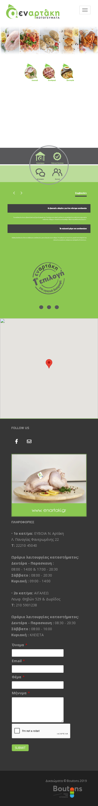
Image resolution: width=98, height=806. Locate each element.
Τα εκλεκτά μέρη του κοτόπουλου (73, 229)
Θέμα (16, 677)
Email (17, 660)
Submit (20, 748)
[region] (49, 40)
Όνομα (18, 644)
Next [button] (21, 192)
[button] (49, 363)
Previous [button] (13, 192)
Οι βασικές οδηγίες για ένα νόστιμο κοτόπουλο (67, 208)
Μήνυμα (19, 693)
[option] (49, 224)
